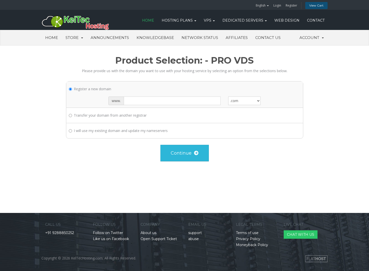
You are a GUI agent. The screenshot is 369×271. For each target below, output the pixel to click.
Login (277, 5)
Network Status (199, 37)
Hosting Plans (178, 20)
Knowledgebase (155, 37)
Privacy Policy (248, 239)
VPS (208, 20)
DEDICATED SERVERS (243, 20)
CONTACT (316, 20)
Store (73, 37)
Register (291, 5)
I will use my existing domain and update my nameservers (121, 130)
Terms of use (247, 233)
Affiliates (237, 37)
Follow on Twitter (108, 233)
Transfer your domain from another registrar (110, 115)
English (261, 5)
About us (148, 233)
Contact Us (268, 37)
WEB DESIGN (286, 20)
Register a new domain (92, 88)
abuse (193, 239)
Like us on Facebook (111, 239)
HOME (148, 20)
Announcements (110, 37)
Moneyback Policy (252, 245)
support (195, 233)
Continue (182, 153)
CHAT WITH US (300, 234)
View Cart (316, 5)
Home (51, 37)
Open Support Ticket (159, 239)
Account (310, 37)
